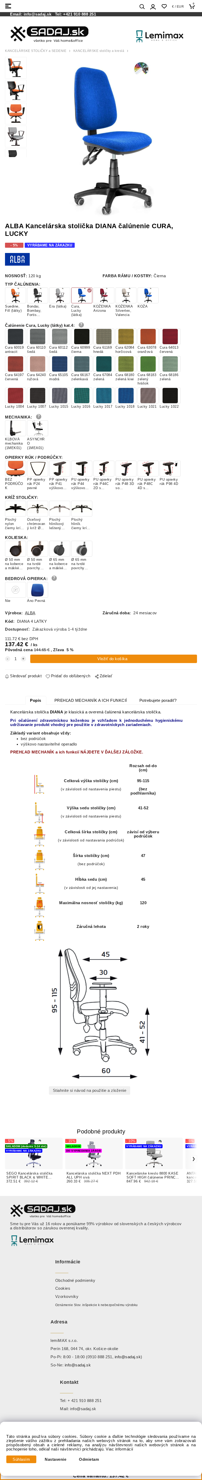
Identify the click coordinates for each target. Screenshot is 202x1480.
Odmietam (89, 1459)
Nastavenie (55, 1459)
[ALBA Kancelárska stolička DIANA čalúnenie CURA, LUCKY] (111, 138)
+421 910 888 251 (79, 14)
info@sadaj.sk (39, 14)
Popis (35, 700)
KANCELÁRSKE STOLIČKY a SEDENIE (35, 51)
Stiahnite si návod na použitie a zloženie (90, 1090)
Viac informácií (119, 1449)
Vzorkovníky (67, 1296)
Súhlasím (21, 1459)
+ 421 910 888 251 (85, 1401)
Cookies (62, 1288)
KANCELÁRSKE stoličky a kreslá (98, 51)
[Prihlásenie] (153, 6)
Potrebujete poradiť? (158, 700)
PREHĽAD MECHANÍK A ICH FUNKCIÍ (90, 700)
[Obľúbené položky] (164, 6)
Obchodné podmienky (75, 1280)
